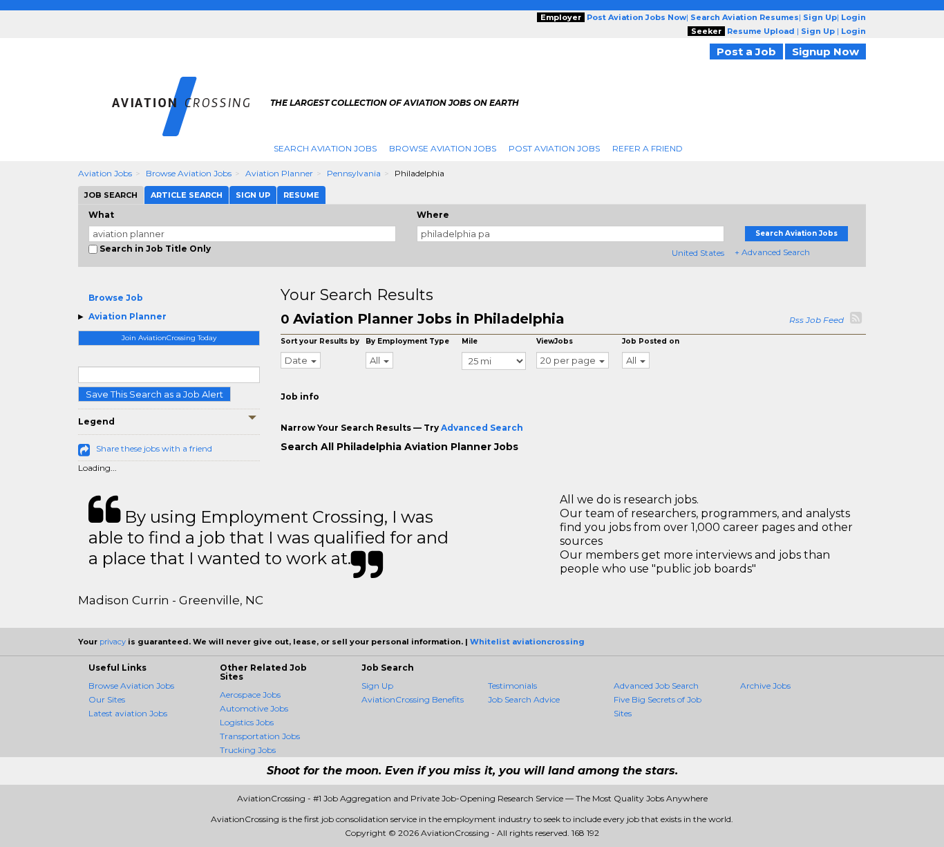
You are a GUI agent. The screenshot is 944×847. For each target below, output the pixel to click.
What (101, 215)
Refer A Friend (647, 148)
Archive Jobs (765, 685)
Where (433, 215)
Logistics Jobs (247, 722)
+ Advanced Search (772, 252)
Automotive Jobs (254, 708)
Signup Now (825, 51)
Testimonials (512, 685)
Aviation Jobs (105, 173)
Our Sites (106, 699)
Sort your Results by (320, 341)
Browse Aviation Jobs (442, 148)
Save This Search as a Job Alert (154, 394)
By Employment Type (407, 341)
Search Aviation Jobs (325, 148)
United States (698, 253)
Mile (470, 341)
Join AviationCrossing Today (169, 337)
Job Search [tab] (111, 195)
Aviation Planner (279, 173)
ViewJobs (554, 341)
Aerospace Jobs (250, 694)
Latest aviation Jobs (127, 713)
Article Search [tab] (187, 195)
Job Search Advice (524, 699)
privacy (113, 641)
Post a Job (746, 51)
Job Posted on (650, 341)
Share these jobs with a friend (154, 448)
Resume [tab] (301, 195)
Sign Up (377, 685)
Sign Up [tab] (253, 195)
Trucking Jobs (248, 750)
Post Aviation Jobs (554, 148)
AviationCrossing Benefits (412, 699)
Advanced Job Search (656, 685)
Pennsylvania (354, 173)
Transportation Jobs (260, 736)
